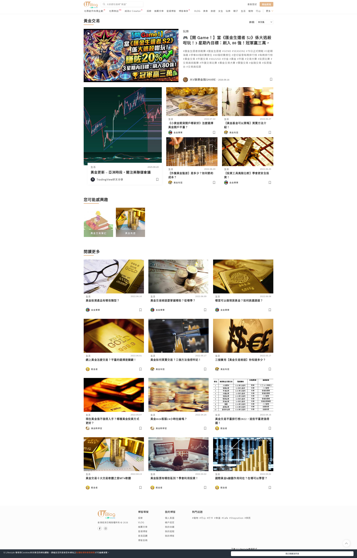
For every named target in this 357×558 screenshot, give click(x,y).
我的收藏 (169, 526)
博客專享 (183, 11)
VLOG (197, 11)
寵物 (250, 11)
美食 (205, 11)
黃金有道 (130, 233)
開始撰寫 (266, 4)
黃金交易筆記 (98, 233)
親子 (235, 11)
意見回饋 (143, 535)
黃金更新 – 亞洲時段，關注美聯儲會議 (121, 172)
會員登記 (252, 4)
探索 (149, 11)
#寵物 (195, 518)
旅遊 (213, 11)
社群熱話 (114, 11)
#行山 (202, 518)
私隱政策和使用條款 (85, 552)
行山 (258, 11)
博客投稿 (143, 540)
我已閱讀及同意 (292, 553)
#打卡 (210, 518)
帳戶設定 (169, 522)
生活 (243, 11)
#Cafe (225, 518)
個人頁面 (169, 518)
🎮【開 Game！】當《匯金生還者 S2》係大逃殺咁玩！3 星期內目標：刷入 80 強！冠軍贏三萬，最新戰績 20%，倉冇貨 (227, 43)
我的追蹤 (169, 531)
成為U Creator (133, 11)
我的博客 (169, 535)
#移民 (247, 518)
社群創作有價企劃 (93, 11)
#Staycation (236, 518)
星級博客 (171, 11)
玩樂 (228, 11)
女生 (220, 11)
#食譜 (217, 518)
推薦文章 (159, 11)
